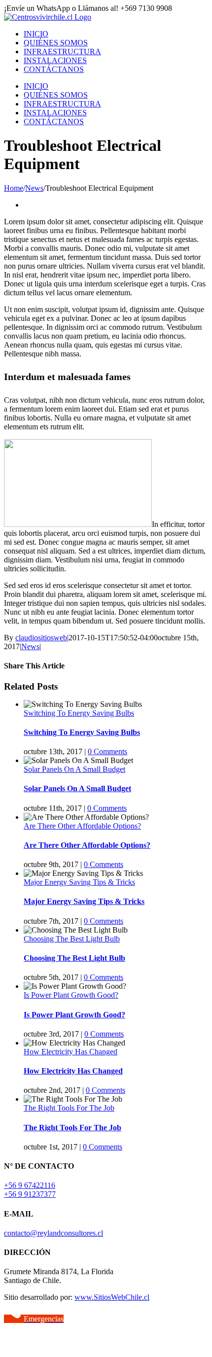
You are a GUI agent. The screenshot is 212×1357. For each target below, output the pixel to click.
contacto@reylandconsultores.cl (53, 1233)
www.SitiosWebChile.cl (111, 1297)
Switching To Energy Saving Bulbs (79, 713)
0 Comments (107, 751)
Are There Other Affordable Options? (82, 826)
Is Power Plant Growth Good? (71, 995)
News (30, 646)
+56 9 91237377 (30, 1194)
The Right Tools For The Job (69, 1108)
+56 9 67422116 (29, 1185)
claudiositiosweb (41, 637)
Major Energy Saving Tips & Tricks (79, 882)
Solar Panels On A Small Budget (74, 769)
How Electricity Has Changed (70, 1051)
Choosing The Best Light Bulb (72, 939)
